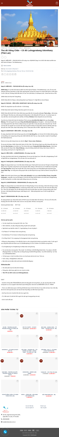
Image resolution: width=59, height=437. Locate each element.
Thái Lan (23, 71)
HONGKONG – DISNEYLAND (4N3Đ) (29, 372)
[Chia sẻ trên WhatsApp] (2, 74)
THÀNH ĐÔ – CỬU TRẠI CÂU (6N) (49, 372)
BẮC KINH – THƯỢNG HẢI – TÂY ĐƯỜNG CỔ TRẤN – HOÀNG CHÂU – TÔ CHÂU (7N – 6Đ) (29, 351)
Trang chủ (4, 48)
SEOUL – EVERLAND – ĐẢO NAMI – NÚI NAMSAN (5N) (29, 395)
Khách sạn (43, 406)
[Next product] (2, 57)
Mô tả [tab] (2, 82)
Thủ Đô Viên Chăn (29, 71)
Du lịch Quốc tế (12, 48)
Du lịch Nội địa (29, 406)
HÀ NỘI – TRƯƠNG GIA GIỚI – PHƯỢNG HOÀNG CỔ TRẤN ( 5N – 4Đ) (10, 328)
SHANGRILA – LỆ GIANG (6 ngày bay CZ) (10, 350)
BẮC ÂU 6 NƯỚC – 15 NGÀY (29, 327)
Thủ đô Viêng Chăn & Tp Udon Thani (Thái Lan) (10, 395)
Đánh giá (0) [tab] (8, 82)
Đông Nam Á (27, 48)
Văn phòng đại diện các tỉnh (29, 432)
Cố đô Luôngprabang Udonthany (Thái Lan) (12, 71)
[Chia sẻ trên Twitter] (7, 74)
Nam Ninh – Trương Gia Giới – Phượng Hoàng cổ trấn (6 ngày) (10, 373)
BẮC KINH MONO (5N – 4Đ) (48, 394)
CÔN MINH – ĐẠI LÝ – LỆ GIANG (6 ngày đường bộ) (49, 350)
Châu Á (21, 48)
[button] (2, 3)
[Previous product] (5, 57)
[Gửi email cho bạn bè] (10, 74)
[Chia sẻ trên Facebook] (5, 74)
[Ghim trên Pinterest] (13, 74)
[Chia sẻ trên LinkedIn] (15, 74)
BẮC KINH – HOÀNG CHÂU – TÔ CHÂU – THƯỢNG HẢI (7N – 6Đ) (49, 328)
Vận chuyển (43, 407)
